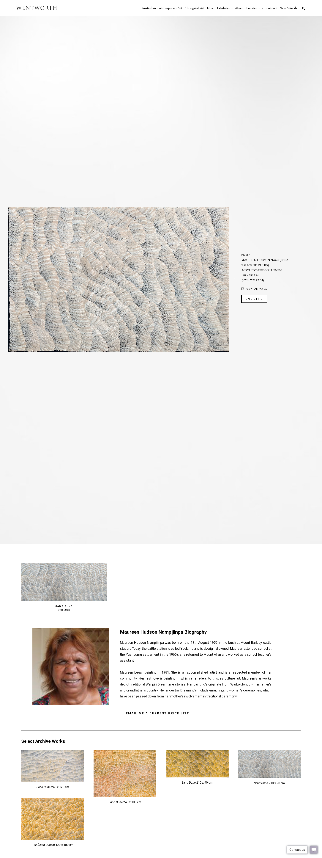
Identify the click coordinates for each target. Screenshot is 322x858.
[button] (254, 8)
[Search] (303, 8)
